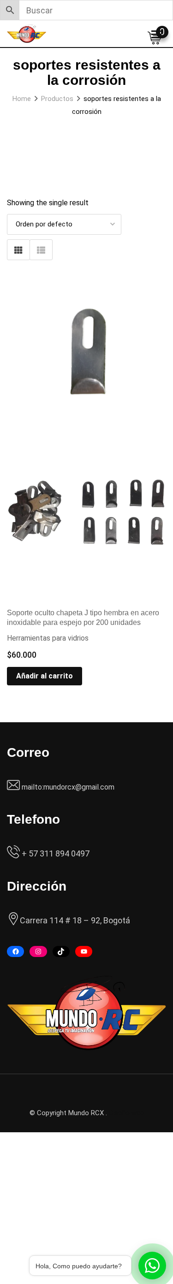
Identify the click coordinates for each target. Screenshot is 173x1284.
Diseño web (126, 1113)
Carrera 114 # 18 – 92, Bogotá (75, 920)
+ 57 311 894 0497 (54, 853)
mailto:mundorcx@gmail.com (68, 787)
